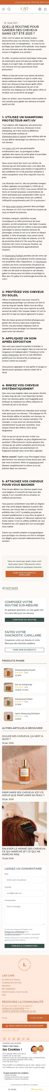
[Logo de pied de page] (24, 964)
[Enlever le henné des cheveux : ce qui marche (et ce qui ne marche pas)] (24, 824)
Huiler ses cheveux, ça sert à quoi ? (22, 737)
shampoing (34, 462)
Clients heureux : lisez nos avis (15, 992)
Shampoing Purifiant (14, 255)
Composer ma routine (24, 620)
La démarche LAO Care (11, 982)
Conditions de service (12, 934)
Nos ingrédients (8, 989)
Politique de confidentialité (14, 932)
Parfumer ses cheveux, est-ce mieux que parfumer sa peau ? (23, 794)
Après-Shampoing (10, 354)
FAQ (4, 995)
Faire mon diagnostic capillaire (24, 574)
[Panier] (45, 9)
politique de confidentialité (13, 1008)
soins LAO (11, 148)
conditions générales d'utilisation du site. (19, 1011)
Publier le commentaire (25, 946)
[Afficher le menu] (3, 9)
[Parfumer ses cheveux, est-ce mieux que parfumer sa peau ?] (24, 768)
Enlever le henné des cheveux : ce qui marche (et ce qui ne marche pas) (24, 851)
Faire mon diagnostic (24, 650)
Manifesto (6, 986)
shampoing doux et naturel (14, 136)
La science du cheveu (11, 979)
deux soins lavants (14, 206)
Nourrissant (41, 261)
